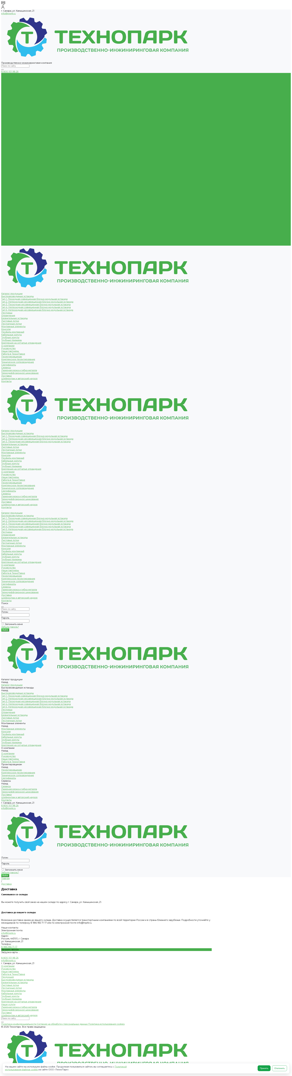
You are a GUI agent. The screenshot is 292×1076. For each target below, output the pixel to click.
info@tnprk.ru (8, 13)
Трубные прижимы (11, 110)
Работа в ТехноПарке (13, 123)
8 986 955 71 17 (9, 946)
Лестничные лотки (11, 93)
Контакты (6, 244)
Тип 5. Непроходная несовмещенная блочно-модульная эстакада (37, 173)
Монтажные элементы (13, 96)
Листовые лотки (10, 90)
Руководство (8, 118)
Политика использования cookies (106, 1024)
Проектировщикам (11, 219)
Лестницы (6, 175)
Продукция (7, 977)
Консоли (6, 99)
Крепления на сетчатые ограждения (21, 112)
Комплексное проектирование (18, 129)
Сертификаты (8, 134)
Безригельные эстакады (14, 88)
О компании (7, 208)
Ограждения (8, 178)
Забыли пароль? (10, 627)
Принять (264, 1068)
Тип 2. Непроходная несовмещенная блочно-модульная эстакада (37, 82)
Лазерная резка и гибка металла (19, 140)
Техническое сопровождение (17, 132)
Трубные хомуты (10, 107)
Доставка (6, 145)
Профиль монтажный (12, 101)
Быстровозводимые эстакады (17, 77)
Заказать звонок (10, 949)
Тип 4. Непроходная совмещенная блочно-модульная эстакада (36, 170)
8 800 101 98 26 (9, 71)
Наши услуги (8, 1004)
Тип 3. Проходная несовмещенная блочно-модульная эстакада (36, 85)
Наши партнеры (10, 121)
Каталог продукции (12, 156)
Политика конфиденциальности (19, 1024)
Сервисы (6, 230)
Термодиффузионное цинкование (20, 142)
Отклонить (279, 1068)
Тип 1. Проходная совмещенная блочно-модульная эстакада (34, 79)
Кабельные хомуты (11, 104)
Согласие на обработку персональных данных (62, 1024)
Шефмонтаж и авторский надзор (19, 148)
